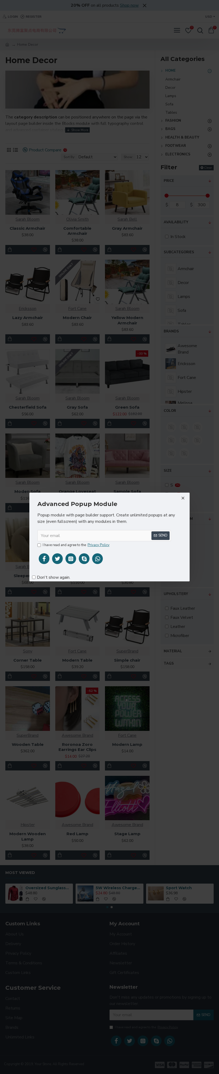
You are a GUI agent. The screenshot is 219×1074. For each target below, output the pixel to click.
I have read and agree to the (76, 545)
